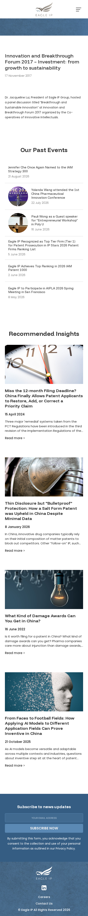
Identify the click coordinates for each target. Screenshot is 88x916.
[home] (44, 9)
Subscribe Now (44, 828)
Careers (44, 897)
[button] (78, 9)
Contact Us (44, 904)
